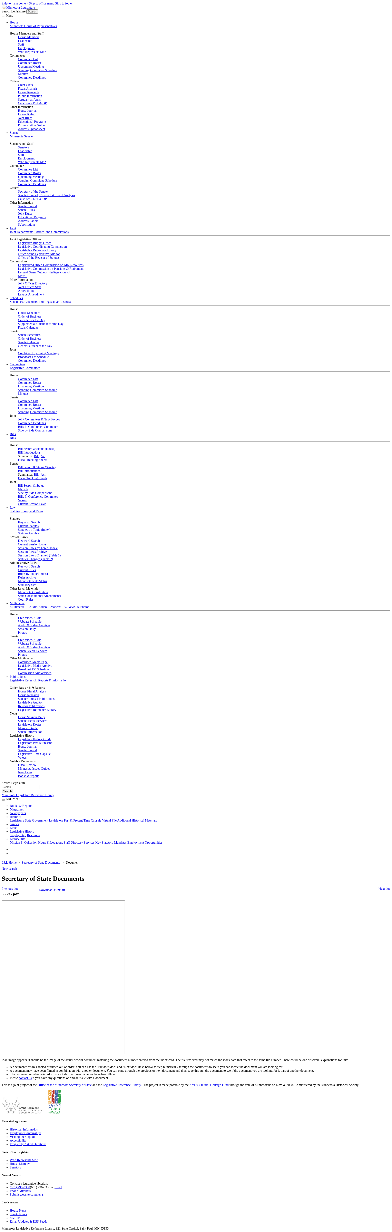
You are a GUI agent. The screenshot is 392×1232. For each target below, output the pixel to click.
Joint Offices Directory (32, 283)
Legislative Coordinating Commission (42, 246)
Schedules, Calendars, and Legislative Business (40, 301)
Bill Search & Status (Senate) (37, 467)
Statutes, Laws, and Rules (26, 511)
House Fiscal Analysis (32, 691)
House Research (28, 92)
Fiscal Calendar (28, 327)
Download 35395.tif (52, 890)
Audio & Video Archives (34, 625)
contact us (25, 1078)
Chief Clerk (25, 85)
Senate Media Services (32, 651)
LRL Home (9, 862)
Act (43, 456)
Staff (21, 44)
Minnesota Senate (21, 136)
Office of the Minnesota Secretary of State (65, 1085)
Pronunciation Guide (31, 125)
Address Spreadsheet (31, 129)
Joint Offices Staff (29, 287)
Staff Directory (73, 842)
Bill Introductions (29, 452)
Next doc (384, 888)
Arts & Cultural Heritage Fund (209, 1085)
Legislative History (22, 831)
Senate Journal (27, 206)
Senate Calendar (28, 342)
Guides (14, 824)
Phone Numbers (20, 1191)
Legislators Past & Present (35, 743)
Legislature (17, 820)
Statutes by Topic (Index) (34, 529)
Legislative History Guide (34, 739)
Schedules (16, 298)
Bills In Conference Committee (38, 426)
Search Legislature (14, 11)
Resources (33, 835)
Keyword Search (29, 522)
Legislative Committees (25, 368)
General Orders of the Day (35, 346)
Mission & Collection (23, 842)
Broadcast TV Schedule (33, 357)
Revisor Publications (31, 706)
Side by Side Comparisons (35, 430)
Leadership (25, 40)
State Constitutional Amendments (39, 596)
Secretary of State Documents (41, 862)
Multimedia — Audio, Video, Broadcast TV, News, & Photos (49, 607)
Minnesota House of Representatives (33, 26)
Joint (13, 228)
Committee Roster (29, 63)
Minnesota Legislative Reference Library (28, 795)
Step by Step (18, 835)
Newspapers (18, 813)
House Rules (26, 114)
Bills (13, 434)
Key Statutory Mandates (111, 842)
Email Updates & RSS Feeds (28, 1221)
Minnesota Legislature (20, 7)
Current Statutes (28, 526)
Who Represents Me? (32, 52)
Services (89, 842)
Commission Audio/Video (34, 673)
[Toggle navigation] (3, 16)
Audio (37, 618)
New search (9, 868)
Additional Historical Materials (137, 820)
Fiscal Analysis (27, 88)
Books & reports (28, 776)
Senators (23, 147)
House (14, 22)
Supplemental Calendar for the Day (40, 324)
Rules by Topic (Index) (33, 573)
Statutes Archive (28, 533)
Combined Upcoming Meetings (38, 353)
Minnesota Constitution (33, 592)
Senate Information (30, 732)
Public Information (30, 96)
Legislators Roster (29, 724)
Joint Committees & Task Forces (39, 419)
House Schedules (29, 312)
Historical (16, 816)
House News (18, 1210)
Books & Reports (21, 805)
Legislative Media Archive (35, 665)
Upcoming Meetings (31, 66)
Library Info (18, 839)
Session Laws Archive (32, 551)
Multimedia (17, 603)
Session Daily (27, 629)
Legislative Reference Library (37, 250)
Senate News (18, 1214)
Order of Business (29, 316)
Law (13, 507)
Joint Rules (25, 118)
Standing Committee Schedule (37, 70)
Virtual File (109, 820)
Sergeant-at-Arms (29, 99)
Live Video (25, 618)
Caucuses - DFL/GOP (32, 103)
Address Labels (28, 221)
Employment (26, 48)
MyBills (23, 489)
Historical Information (24, 1129)
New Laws (25, 772)
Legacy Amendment (31, 294)
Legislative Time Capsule (34, 754)
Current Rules (27, 570)
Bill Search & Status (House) (36, 448)
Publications (18, 676)
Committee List (28, 59)
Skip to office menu (41, 3)
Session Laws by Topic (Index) (38, 548)
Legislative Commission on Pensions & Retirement (51, 268)
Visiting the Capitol (22, 1136)
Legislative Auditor (30, 702)
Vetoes (22, 500)
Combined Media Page (33, 662)
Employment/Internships (25, 1133)
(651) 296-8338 (20, 1187)
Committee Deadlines (32, 77)
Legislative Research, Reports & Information (38, 680)
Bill (36, 456)
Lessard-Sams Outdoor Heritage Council (44, 272)
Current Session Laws (32, 504)
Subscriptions (26, 224)
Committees (17, 364)
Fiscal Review (27, 765)
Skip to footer (64, 3)
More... (22, 276)
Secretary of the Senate (33, 191)
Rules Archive (27, 577)
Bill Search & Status (31, 485)
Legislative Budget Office (34, 243)
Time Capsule (92, 820)
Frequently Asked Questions (28, 1144)
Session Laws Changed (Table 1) (39, 555)
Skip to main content (15, 3)
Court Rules (25, 599)
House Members (28, 37)
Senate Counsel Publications (36, 698)
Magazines (17, 809)
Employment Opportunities (144, 842)
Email (58, 1187)
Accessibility (26, 290)
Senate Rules (26, 210)
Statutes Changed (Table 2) (35, 559)
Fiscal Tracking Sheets (32, 460)
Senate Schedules (29, 335)
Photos (22, 632)
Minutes (23, 74)
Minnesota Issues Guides (34, 768)
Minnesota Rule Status (32, 581)
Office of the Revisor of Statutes (38, 257)
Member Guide (28, 728)
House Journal (27, 110)
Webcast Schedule (29, 621)
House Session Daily (31, 717)
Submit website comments (26, 1194)
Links (13, 828)
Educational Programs (32, 121)
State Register (27, 584)
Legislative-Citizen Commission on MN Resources (51, 265)
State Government (36, 820)
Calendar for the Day (31, 320)
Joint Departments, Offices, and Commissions (39, 232)
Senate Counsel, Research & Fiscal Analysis (46, 195)
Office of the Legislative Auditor (39, 254)
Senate (14, 132)
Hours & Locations (50, 842)
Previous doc (10, 888)
